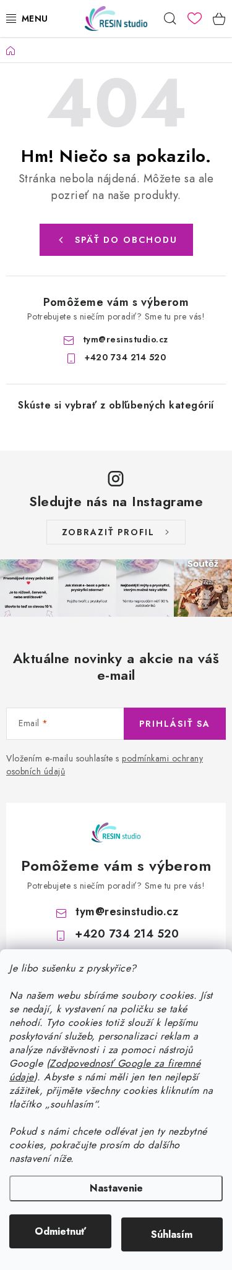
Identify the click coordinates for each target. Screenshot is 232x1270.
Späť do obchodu (126, 240)
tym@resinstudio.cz (125, 339)
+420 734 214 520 (125, 357)
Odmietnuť (60, 1231)
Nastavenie (116, 1188)
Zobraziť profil (108, 532)
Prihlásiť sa (174, 724)
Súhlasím (171, 1234)
